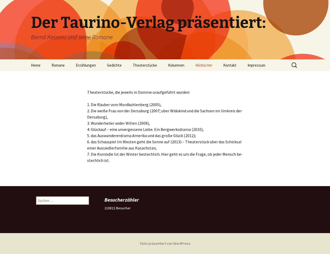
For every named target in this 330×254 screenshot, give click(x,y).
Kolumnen (176, 65)
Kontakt (229, 65)
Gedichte (114, 65)
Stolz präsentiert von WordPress (165, 243)
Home (35, 65)
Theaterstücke (145, 65)
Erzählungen (86, 65)
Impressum (256, 65)
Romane (58, 65)
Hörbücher (203, 65)
